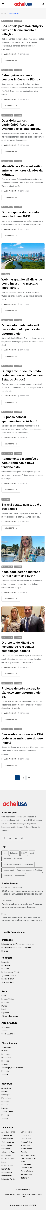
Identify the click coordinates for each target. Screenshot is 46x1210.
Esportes (5, 1013)
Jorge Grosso (26, 1135)
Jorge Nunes (26, 1139)
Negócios (5, 969)
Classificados (9, 1043)
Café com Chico (7, 982)
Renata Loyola (26, 1168)
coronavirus (7, 876)
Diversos (4, 1108)
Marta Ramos (26, 1149)
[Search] (43, 4)
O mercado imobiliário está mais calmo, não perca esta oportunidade (20, 329)
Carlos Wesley (7, 1145)
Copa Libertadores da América (29, 870)
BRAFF (24, 853)
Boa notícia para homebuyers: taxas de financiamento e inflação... (22, 30)
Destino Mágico (7, 1159)
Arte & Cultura (9, 1022)
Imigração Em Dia (8, 1179)
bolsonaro (14, 853)
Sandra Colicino (27, 1171)
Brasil (4, 888)
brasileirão (18, 859)
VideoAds (6, 1083)
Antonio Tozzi (6, 1135)
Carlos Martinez (7, 1142)
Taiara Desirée (26, 1174)
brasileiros (7, 859)
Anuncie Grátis (15, 1194)
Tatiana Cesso (27, 1178)
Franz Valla (5, 1169)
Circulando (5, 1149)
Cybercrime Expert (8, 1152)
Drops (3, 1162)
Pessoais (5, 1071)
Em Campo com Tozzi (10, 972)
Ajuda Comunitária (8, 976)
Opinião (24, 1152)
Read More (9, 60)
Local (4, 914)
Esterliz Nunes (7, 1166)
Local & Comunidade (13, 932)
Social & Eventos (8, 1034)
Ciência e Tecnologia (9, 1016)
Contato (23, 1196)
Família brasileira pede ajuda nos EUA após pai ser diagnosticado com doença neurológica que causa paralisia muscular (21, 907)
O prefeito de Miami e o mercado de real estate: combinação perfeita (17, 646)
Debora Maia (6, 1155)
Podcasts (6, 957)
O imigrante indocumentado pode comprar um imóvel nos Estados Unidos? (22, 375)
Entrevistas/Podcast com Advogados (16, 947)
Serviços (4, 1064)
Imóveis (4, 1051)
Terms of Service (36, 1194)
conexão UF (28, 864)
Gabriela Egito (6, 1172)
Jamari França (26, 1132)
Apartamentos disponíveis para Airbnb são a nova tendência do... (19, 463)
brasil (32, 853)
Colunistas (7, 1127)
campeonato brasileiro (12, 864)
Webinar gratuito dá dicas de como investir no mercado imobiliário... (21, 283)
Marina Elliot (10, 54)
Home (3, 14)
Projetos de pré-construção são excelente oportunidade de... (20, 692)
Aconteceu (5, 1027)
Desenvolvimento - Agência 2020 (23, 1205)
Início (7, 1194)
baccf (5, 853)
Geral (4, 991)
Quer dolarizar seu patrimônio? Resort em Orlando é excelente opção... (21, 124)
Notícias (4, 951)
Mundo (4, 1006)
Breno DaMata (7, 1139)
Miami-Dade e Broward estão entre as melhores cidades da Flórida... (22, 170)
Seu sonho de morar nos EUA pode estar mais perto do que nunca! (22, 738)
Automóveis (6, 1047)
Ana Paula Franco (8, 1132)
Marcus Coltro (26, 1142)
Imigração (7, 939)
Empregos (5, 1054)
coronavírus (20, 876)
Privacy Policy (25, 1194)
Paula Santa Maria (28, 1155)
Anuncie (4, 1074)
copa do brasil (8, 870)
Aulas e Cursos (7, 1112)
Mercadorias (6, 1058)
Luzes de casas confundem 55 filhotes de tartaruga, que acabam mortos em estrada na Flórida (22, 920)
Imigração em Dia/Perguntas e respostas (17, 944)
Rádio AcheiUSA (7, 979)
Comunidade (6, 901)
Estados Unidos (15, 888)
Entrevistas (6, 965)
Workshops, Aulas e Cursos (12, 1068)
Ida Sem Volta (6, 1176)
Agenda (4, 1031)
